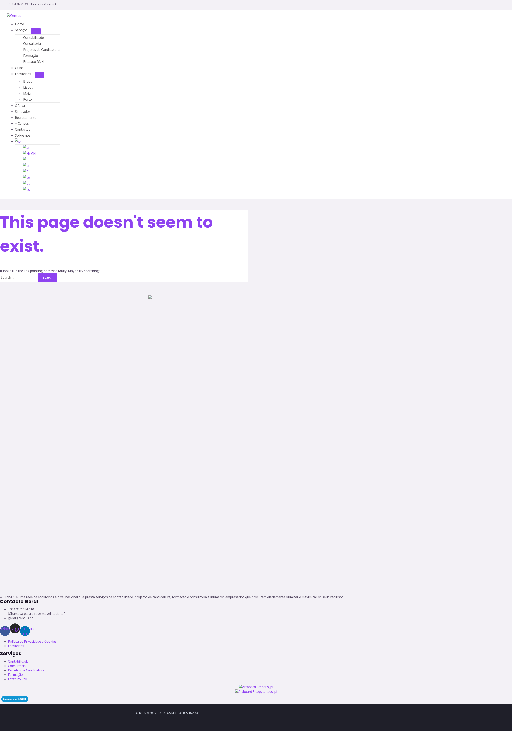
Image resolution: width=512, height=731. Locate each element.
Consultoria (32, 43)
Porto (27, 99)
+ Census (22, 123)
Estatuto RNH (33, 61)
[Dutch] (26, 159)
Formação (30, 55)
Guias (19, 68)
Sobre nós (22, 135)
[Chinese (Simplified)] (29, 153)
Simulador (22, 111)
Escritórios (23, 74)
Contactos (22, 129)
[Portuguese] (20, 141)
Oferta (20, 105)
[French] (26, 171)
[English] (26, 165)
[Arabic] (26, 147)
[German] (26, 177)
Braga (27, 81)
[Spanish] (26, 189)
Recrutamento (25, 117)
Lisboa (28, 87)
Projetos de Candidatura (41, 49)
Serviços (21, 30)
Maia (27, 93)
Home (19, 24)
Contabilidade (33, 37)
